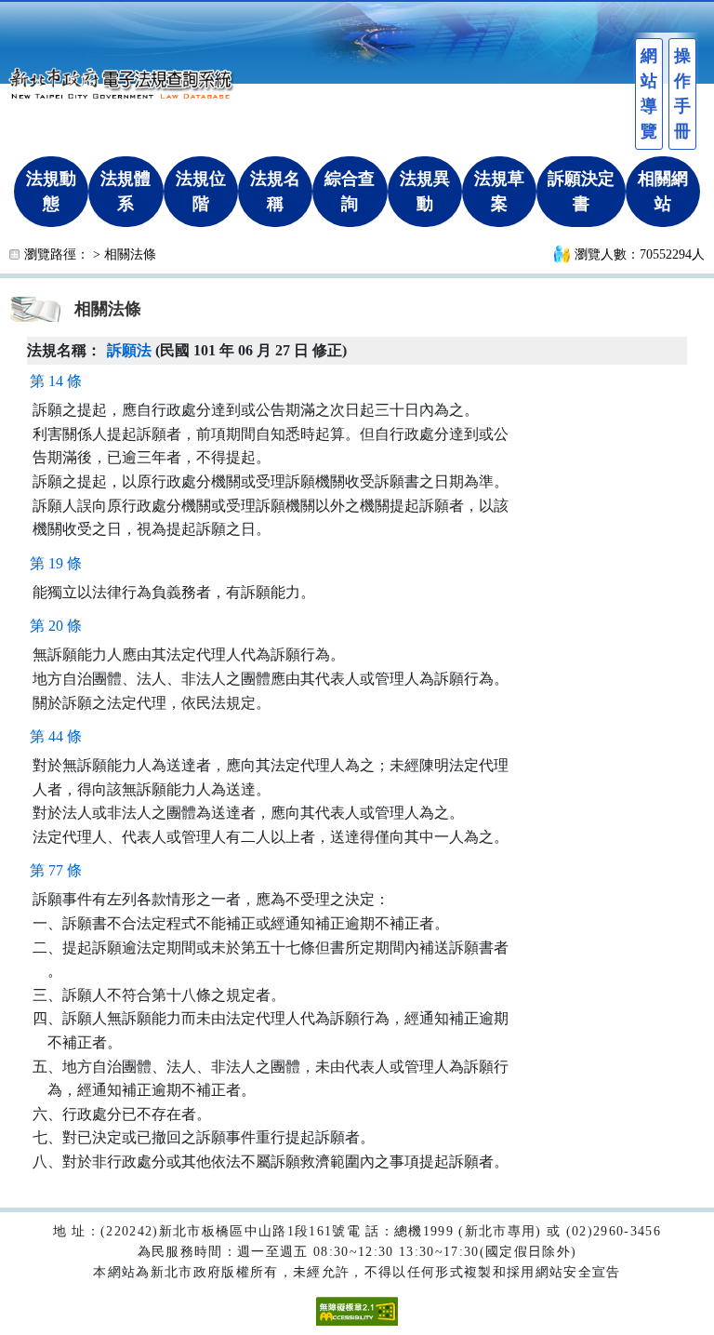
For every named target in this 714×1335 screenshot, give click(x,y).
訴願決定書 (581, 191)
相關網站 (663, 191)
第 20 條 (56, 626)
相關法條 (130, 254)
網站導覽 (649, 93)
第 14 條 (56, 381)
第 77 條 (56, 870)
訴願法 (129, 350)
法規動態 (51, 191)
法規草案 (499, 191)
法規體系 (125, 191)
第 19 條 (56, 563)
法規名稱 (275, 191)
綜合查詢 (349, 191)
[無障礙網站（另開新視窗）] (357, 1310)
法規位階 (201, 191)
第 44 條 (56, 736)
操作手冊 (682, 93)
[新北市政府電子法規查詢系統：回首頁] (126, 81)
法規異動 (425, 191)
